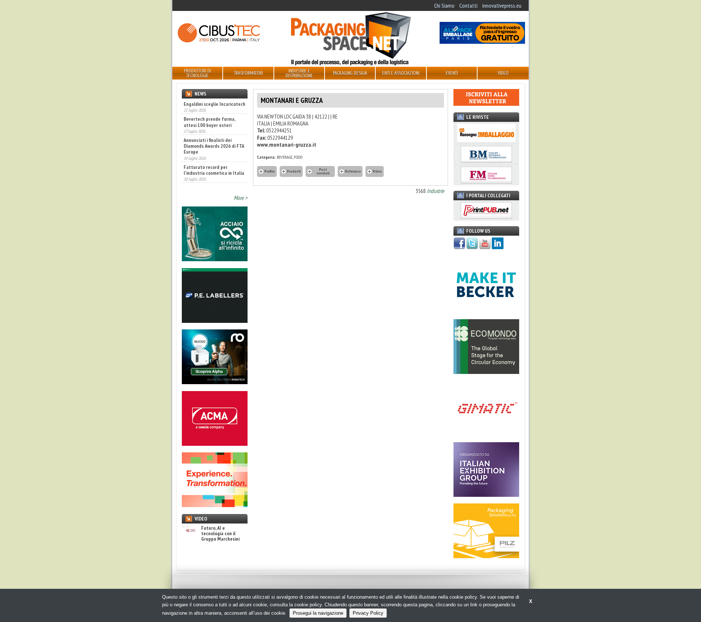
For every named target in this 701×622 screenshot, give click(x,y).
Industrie (435, 190)
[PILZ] (486, 556)
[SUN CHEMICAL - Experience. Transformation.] (215, 505)
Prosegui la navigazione (318, 613)
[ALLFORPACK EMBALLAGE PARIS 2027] (482, 41)
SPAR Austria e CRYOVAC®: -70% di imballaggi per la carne (210, 178)
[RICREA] (215, 259)
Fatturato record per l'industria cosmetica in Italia (214, 154)
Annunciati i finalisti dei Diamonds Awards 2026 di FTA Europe (214, 130)
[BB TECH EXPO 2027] (486, 494)
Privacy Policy (368, 613)
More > (241, 197)
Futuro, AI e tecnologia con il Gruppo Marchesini (220, 533)
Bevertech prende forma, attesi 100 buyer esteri (209, 106)
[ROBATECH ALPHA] (215, 382)
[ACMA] (215, 443)
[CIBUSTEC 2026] (218, 41)
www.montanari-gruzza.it (286, 144)
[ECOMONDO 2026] (486, 371)
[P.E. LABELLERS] (215, 320)
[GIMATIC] (486, 433)
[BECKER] (486, 310)
